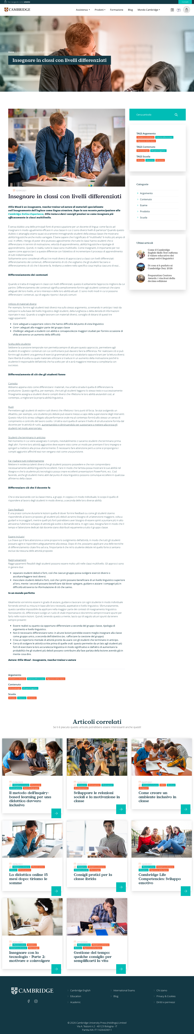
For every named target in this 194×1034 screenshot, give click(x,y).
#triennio (32, 698)
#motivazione (15, 788)
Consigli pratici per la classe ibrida (93, 876)
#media (12, 698)
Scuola (143, 217)
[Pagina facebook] (29, 1000)
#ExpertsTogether (30, 688)
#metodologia (14, 688)
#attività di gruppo (31, 788)
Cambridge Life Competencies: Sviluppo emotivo (160, 878)
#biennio (21, 698)
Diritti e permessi (166, 1002)
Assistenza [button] (82, 9)
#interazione (107, 785)
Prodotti (99, 9)
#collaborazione (81, 788)
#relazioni (82, 785)
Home (11, 52)
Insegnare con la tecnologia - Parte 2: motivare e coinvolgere (29, 956)
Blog (130, 9)
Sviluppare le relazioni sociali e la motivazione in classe (97, 796)
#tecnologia (95, 870)
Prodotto (145, 211)
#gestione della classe (55, 679)
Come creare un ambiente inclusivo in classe (157, 796)
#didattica (82, 867)
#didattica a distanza (17, 679)
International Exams (124, 990)
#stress (13, 870)
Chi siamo (162, 990)
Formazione (116, 9)
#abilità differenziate (36, 679)
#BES (163, 785)
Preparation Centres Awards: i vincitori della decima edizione (161, 278)
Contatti (185, 2)
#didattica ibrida (81, 870)
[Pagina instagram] (35, 1000)
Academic (75, 1002)
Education (75, 996)
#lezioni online (38, 867)
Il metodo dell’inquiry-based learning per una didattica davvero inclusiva (30, 799)
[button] (187, 10)
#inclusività (35, 785)
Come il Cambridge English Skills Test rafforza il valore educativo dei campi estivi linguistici (163, 254)
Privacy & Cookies (166, 996)
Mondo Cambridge (148, 9)
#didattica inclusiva (20, 785)
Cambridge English (80, 990)
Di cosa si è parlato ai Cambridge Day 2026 (160, 267)
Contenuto (146, 199)
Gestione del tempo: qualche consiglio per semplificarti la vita (93, 956)
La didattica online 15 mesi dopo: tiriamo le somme (28, 878)
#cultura (171, 785)
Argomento (146, 193)
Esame (143, 205)
